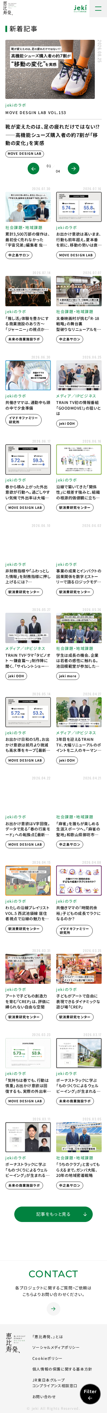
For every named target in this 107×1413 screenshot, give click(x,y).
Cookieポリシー (47, 1358)
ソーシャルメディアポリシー (56, 1347)
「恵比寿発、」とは (47, 1336)
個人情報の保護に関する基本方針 (62, 1369)
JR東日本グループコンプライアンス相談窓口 (55, 1382)
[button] (33, 168)
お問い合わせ (44, 1396)
